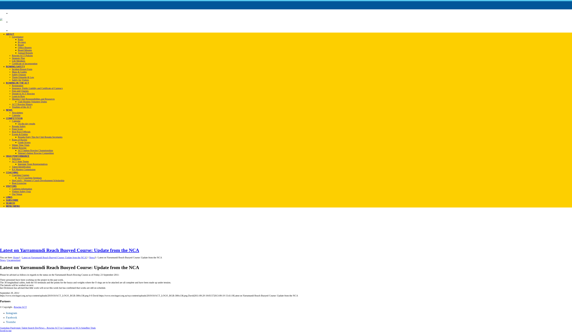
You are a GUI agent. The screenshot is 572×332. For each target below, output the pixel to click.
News (3, 260)
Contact (16, 30)
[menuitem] (290, 13)
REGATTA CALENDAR (24, 13)
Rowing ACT (20, 307)
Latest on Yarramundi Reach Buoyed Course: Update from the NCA (69, 250)
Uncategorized (13, 260)
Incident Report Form (28, 21)
